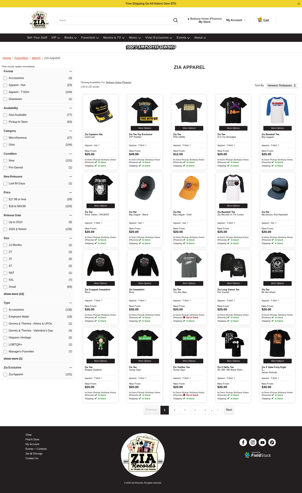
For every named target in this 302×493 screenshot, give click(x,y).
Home (7, 58)
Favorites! (21, 58)
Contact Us (32, 458)
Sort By (259, 85)
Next (229, 409)
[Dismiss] (298, 3)
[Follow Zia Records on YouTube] (262, 442)
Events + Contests (36, 448)
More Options (144, 128)
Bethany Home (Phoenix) (118, 82)
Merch (36, 58)
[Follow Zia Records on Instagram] (253, 442)
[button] (38, 71)
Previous (151, 409)
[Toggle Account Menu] (245, 20)
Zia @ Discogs (34, 453)
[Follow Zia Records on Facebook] (243, 442)
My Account (234, 20)
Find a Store (32, 439)
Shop (28, 434)
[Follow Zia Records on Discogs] (272, 442)
